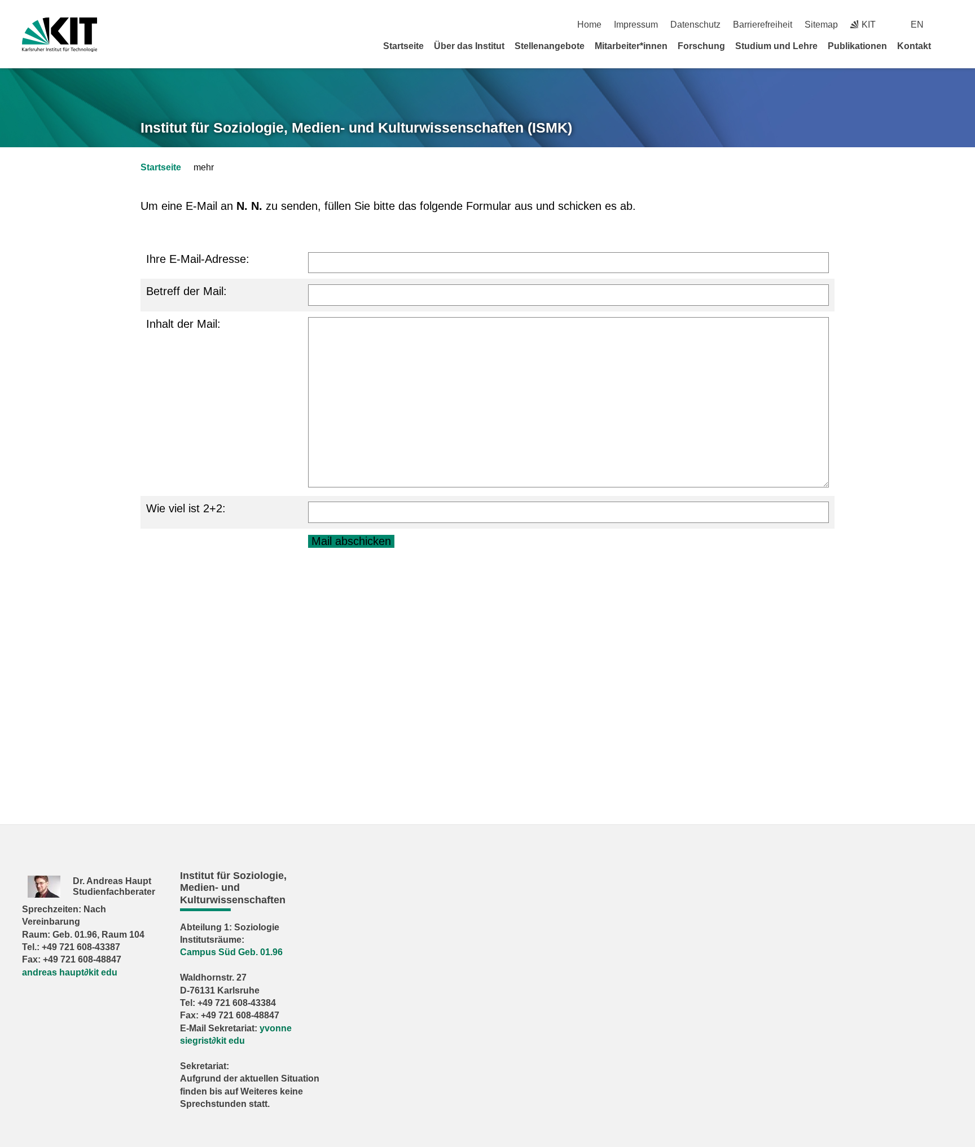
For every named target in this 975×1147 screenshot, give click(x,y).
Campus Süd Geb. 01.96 (231, 952)
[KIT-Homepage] (59, 34)
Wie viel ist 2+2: (186, 508)
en (917, 24)
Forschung (701, 46)
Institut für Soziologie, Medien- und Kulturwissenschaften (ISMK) (356, 127)
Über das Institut (469, 46)
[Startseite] (949, 45)
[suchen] (949, 24)
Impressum (636, 24)
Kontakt (914, 46)
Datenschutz (695, 24)
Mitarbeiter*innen (631, 46)
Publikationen (857, 46)
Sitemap (821, 24)
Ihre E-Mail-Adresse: (197, 259)
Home (589, 24)
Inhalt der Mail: (183, 324)
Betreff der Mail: (186, 291)
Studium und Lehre (776, 46)
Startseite (403, 46)
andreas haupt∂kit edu (69, 972)
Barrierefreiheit (762, 24)
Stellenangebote (550, 46)
